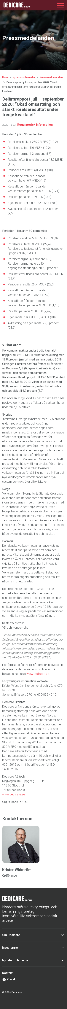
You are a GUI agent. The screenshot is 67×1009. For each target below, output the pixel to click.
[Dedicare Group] (17, 5)
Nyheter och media (24, 77)
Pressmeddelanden (51, 77)
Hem (5, 77)
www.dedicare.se (37, 674)
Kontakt (12, 979)
